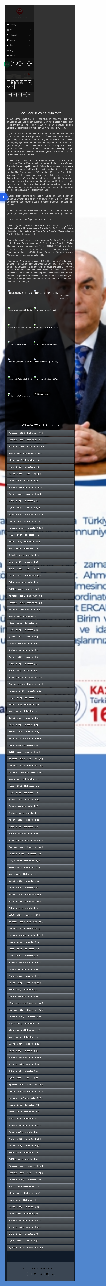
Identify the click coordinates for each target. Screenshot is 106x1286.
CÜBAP (19, 94)
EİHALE (16, 99)
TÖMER (28, 94)
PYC (8, 87)
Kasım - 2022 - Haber (25, 738)
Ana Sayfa (13, 25)
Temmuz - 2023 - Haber (26, 684)
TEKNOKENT (10, 99)
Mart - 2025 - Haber (24, 548)
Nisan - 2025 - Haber (24, 541)
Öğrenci (13, 40)
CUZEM (14, 94)
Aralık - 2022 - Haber (25, 732)
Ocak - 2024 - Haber (24, 643)
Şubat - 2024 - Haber (24, 636)
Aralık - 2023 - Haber (24, 650)
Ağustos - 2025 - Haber (26, 514)
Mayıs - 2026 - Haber (25, 453)
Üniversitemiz (15, 30)
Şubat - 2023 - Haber (25, 718)
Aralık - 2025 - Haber (25, 487)
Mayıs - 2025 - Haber (25, 535)
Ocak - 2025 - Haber (24, 562)
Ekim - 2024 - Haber (24, 582)
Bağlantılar (14, 51)
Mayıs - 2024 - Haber (24, 616)
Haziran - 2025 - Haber (26, 528)
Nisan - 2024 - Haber (24, 623)
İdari (11, 45)
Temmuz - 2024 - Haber (25, 603)
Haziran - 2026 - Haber (26, 446)
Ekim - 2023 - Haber (23, 664)
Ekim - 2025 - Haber (24, 501)
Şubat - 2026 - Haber (25, 474)
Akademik (13, 35)
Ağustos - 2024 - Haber (25, 596)
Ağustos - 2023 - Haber (25, 677)
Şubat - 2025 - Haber (25, 555)
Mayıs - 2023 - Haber (25, 698)
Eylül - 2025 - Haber (24, 508)
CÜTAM (24, 94)
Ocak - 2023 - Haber (24, 725)
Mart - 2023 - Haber (24, 711)
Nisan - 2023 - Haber (24, 704)
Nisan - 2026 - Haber (25, 460)
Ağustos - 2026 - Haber (26, 433)
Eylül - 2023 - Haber (24, 670)
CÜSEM (9, 94)
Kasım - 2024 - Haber (25, 575)
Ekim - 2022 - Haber (24, 745)
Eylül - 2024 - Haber (24, 589)
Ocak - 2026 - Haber (24, 480)
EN (30, 83)
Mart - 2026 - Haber (25, 467)
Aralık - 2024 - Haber (25, 569)
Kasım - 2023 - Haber (24, 657)
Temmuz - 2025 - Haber (26, 521)
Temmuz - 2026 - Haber (26, 440)
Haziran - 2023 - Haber (26, 691)
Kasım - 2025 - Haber (25, 494)
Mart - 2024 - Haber (23, 630)
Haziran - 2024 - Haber (25, 609)
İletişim (12, 56)
